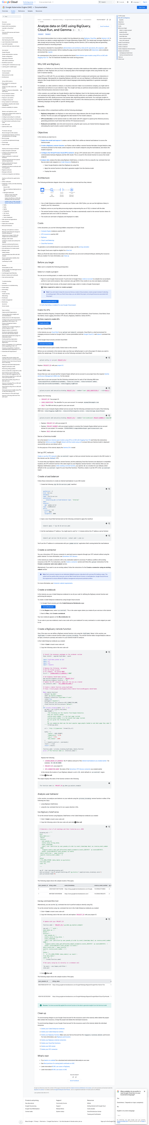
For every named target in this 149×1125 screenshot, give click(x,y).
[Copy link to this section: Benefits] (46, 107)
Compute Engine (46, 231)
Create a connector (71, 562)
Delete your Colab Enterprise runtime (52, 1032)
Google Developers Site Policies (62, 1089)
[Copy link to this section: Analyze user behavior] (60, 794)
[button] (11, 26)
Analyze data (45, 160)
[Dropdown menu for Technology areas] (35, 2)
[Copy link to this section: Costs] (45, 223)
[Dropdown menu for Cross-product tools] (53, 2)
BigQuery (87, 38)
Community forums (61, 1103)
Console (121, 2)
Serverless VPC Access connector (80, 769)
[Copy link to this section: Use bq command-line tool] (60, 901)
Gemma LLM (105, 38)
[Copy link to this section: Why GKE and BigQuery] (61, 64)
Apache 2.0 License (39, 1089)
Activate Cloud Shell (45, 344)
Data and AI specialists (88, 48)
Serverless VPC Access (70, 556)
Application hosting (58, 19)
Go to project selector (49, 301)
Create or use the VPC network (47, 456)
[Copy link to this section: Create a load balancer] (61, 477)
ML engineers (100, 48)
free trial (69, 250)
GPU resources (45, 234)
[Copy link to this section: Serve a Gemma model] (57, 436)
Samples (30, 11)
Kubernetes (95, 50)
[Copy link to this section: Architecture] (51, 178)
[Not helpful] (110, 19)
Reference (21, 11)
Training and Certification (94, 1114)
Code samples (91, 1108)
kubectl (99, 334)
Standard (48, 34)
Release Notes (60, 1108)
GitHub (89, 1103)
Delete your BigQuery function (50, 1035)
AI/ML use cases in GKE (59, 1069)
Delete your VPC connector (49, 1049)
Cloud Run (93, 38)
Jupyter (50, 52)
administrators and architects (72, 48)
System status (60, 1111)
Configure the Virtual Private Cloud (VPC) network (57, 153)
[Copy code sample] (109, 357)
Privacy (36, 1121)
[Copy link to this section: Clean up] (47, 1013)
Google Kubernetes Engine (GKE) (19, 7)
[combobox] (106, 2)
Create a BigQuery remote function (52, 145)
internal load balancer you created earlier (94, 761)
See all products (29, 1103)
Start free (142, 7)
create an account (87, 279)
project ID (60, 365)
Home (39, 19)
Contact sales (29, 1111)
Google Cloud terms (52, 1121)
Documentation (41, 7)
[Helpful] (107, 19)
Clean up (66, 256)
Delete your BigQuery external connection (53, 1040)
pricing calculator (84, 247)
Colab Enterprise (66, 162)
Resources (39, 11)
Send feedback (104, 26)
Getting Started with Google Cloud (96, 1106)
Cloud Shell (55, 332)
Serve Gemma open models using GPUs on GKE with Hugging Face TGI (69, 440)
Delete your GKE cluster (48, 1046)
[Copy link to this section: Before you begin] (55, 263)
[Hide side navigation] (21, 1122)
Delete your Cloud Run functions (50, 1043)
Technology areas (28, 2)
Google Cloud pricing (30, 1106)
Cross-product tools (45, 2)
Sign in (145, 2)
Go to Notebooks (48, 607)
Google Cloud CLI (89, 334)
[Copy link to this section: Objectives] (49, 133)
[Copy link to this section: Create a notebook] (57, 590)
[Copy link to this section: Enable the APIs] (51, 310)
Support (58, 1106)
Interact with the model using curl (71, 442)
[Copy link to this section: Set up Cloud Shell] (53, 329)
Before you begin (51, 442)
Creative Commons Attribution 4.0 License (81, 1088)
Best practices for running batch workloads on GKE (59, 1063)
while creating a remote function (65, 466)
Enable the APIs (44, 323)
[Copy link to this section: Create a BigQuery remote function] (72, 629)
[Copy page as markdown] (79, 30)
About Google (29, 1121)
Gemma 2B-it (67, 447)
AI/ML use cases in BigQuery (61, 1066)
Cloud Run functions (47, 243)
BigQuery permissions (63, 1037)
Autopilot (40, 34)
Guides (13, 11)
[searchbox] (11, 16)
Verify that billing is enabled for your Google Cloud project (58, 305)
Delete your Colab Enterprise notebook (52, 1028)
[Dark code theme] (106, 357)
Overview (5, 11)
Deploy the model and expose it (51, 140)
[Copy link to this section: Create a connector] (58, 550)
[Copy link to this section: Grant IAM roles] (52, 370)
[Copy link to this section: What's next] (50, 1056)
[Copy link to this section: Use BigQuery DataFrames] (60, 812)
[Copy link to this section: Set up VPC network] (55, 453)
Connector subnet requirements (63, 583)
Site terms (43, 1121)
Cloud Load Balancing (47, 240)
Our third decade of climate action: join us (71, 1121)
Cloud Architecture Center (94, 1111)
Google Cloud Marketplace (32, 1108)
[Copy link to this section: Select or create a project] (60, 272)
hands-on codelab (49, 1060)
